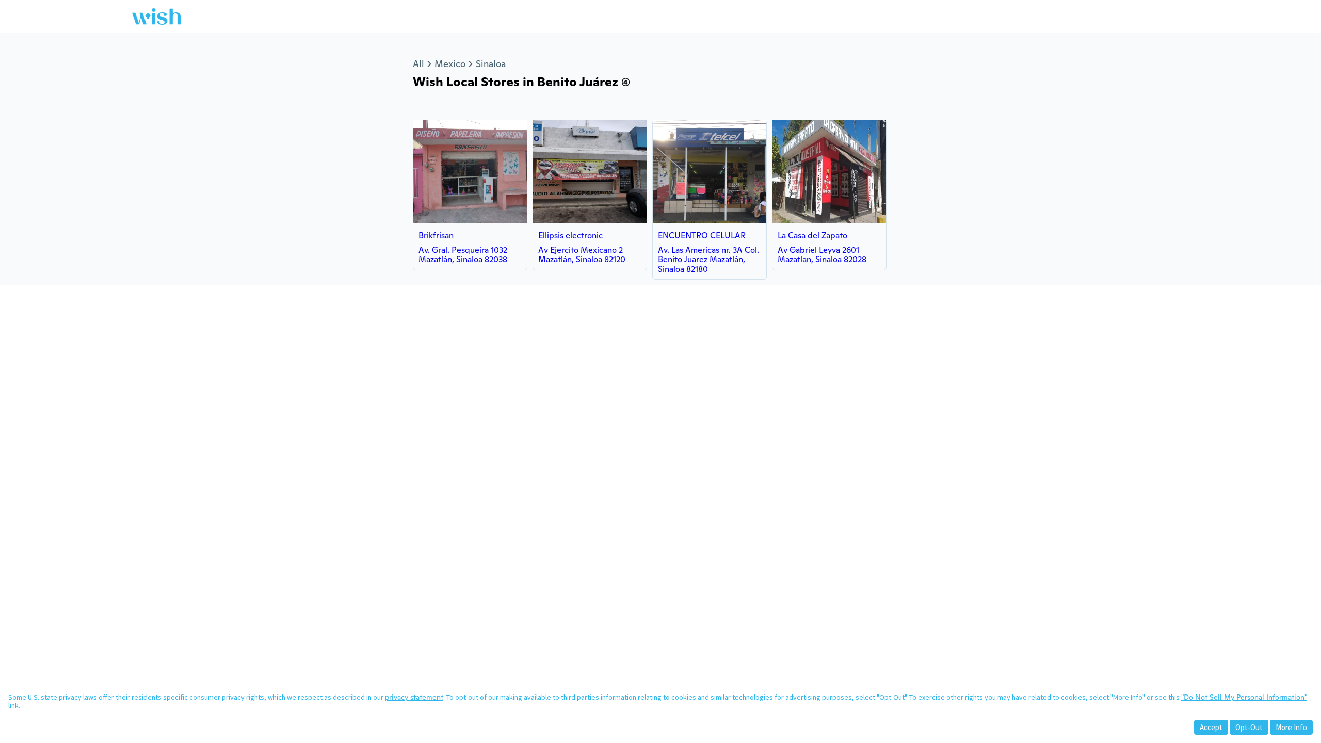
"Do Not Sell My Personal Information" (1244, 697)
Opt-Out (1249, 727)
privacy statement (414, 697)
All (418, 64)
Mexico (449, 64)
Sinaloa (491, 64)
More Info (1291, 727)
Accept (1211, 727)
